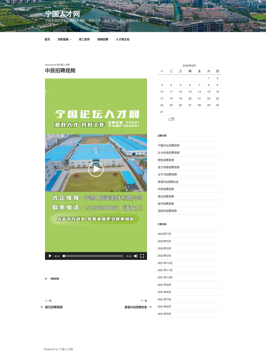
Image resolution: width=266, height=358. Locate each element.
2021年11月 (165, 270)
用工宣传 (84, 39)
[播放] (50, 256)
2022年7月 (164, 234)
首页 (47, 39)
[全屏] (142, 256)
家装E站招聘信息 (168, 182)
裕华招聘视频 (166, 203)
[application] (96, 169)
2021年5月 (164, 314)
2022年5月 (164, 241)
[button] (96, 169)
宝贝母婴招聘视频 (169, 167)
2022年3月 (164, 248)
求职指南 (63, 39)
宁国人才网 (62, 14)
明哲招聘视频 (166, 160)
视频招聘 (102, 39)
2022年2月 (164, 255)
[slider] (93, 256)
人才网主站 (122, 39)
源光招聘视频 (166, 196)
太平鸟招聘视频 (167, 174)
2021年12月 (165, 263)
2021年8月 (164, 292)
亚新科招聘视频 (167, 211)
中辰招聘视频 (166, 189)
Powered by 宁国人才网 (58, 349)
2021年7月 (164, 299)
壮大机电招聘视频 (169, 152)
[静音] (136, 256)
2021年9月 (164, 285)
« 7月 (171, 118)
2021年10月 (165, 277)
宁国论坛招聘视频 (169, 145)
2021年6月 (164, 306)
